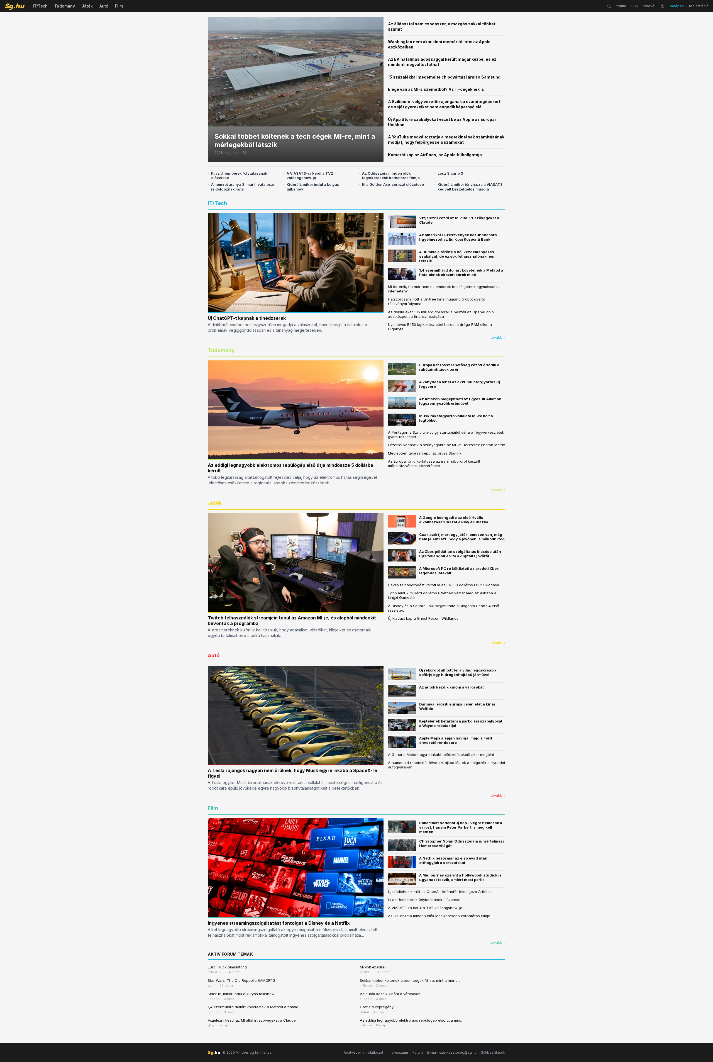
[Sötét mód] (663, 6)
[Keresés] (609, 6)
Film (119, 6)
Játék (87, 6)
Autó (103, 6)
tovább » (498, 337)
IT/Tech (40, 6)
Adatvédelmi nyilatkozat (363, 1052)
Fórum (417, 1052)
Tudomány (64, 6)
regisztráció (699, 6)
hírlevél (649, 6)
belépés (677, 6)
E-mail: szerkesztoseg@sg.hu (452, 1052)
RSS (634, 6)
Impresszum (398, 1052)
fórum (621, 6)
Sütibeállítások (493, 1052)
